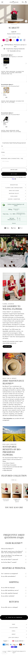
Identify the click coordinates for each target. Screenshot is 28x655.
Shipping (9, 33)
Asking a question (14, 199)
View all (14, 480)
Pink (7, 40)
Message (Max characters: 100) (12, 158)
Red (10, 40)
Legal (14, 631)
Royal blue (17, 40)
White (14, 40)
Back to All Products (15, 617)
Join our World (14, 637)
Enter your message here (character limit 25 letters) (11, 131)
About (14, 634)
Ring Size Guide (14, 190)
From (3, 152)
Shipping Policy (14, 193)
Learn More (7, 346)
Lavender (24, 40)
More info (14, 223)
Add (6, 67)
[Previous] (2, 63)
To (2, 146)
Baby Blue (20, 40)
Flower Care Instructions (14, 187)
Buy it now (14, 174)
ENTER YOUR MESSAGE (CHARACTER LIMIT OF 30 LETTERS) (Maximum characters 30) (12, 72)
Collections (14, 627)
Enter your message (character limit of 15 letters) (12, 101)
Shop (13, 624)
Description (14, 185)
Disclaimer (14, 196)
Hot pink (3, 40)
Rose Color (14, 37)
